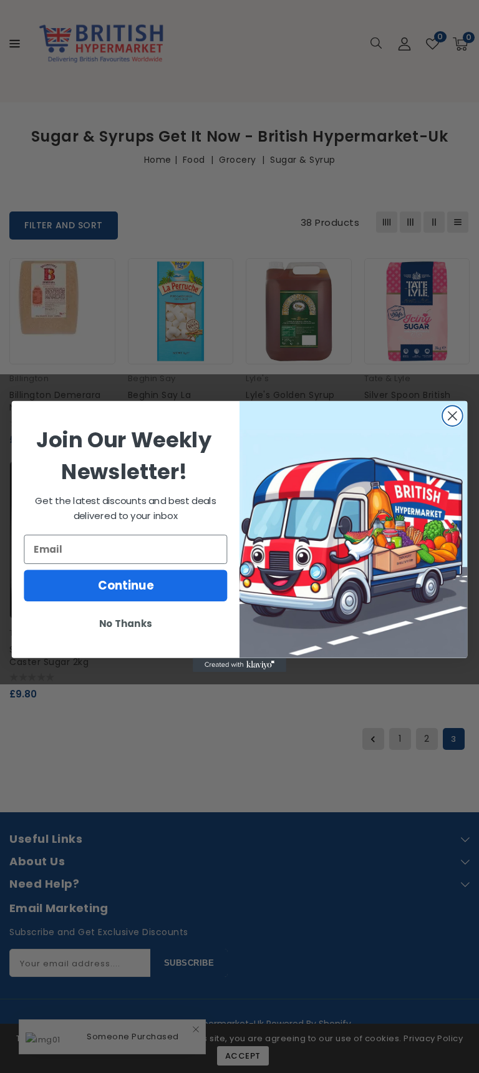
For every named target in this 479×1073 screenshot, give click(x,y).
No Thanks (125, 624)
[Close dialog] (452, 415)
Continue (125, 586)
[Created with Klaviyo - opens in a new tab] (239, 665)
